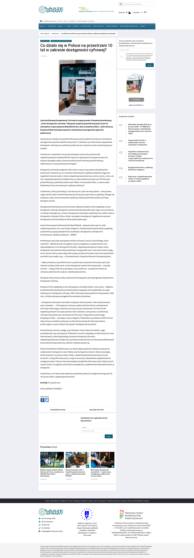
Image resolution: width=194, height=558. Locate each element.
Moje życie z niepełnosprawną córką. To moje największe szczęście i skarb (140, 178)
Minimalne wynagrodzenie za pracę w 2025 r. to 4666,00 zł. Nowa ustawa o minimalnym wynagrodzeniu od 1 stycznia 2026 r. (139, 128)
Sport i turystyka (98, 26)
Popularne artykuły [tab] (126, 116)
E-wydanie (136, 100)
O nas (59, 21)
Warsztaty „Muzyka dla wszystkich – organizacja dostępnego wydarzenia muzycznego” (101, 473)
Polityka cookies (82, 21)
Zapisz (109, 436)
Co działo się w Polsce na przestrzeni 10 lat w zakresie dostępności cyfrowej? (88, 33)
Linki (65, 21)
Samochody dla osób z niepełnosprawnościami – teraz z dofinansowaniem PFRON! (76, 473)
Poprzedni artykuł (58, 410)
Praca (69, 26)
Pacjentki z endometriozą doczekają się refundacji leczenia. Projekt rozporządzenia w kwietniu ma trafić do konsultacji (140, 156)
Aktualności (52, 26)
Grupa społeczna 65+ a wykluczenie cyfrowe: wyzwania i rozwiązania (137, 142)
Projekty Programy (112, 26)
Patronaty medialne (50, 21)
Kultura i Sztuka (86, 26)
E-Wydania (72, 21)
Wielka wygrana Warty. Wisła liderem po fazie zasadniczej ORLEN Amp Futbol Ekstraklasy (52, 473)
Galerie (142, 26)
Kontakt (92, 21)
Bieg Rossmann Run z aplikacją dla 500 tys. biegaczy (140, 168)
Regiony (60, 26)
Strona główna (45, 33)
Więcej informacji (131, 537)
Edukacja (75, 26)
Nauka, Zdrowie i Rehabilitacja (129, 26)
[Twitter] (47, 400)
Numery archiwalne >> (136, 105)
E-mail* (84, 427)
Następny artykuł (97, 410)
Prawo (42, 26)
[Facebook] (42, 400)
